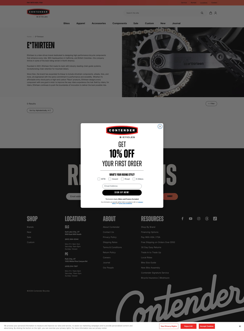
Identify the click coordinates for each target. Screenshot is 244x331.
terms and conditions (125, 203)
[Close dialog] (160, 126)
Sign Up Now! (122, 192)
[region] (122, 326)
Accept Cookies (207, 326)
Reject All (188, 326)
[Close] (240, 326)
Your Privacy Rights (169, 326)
